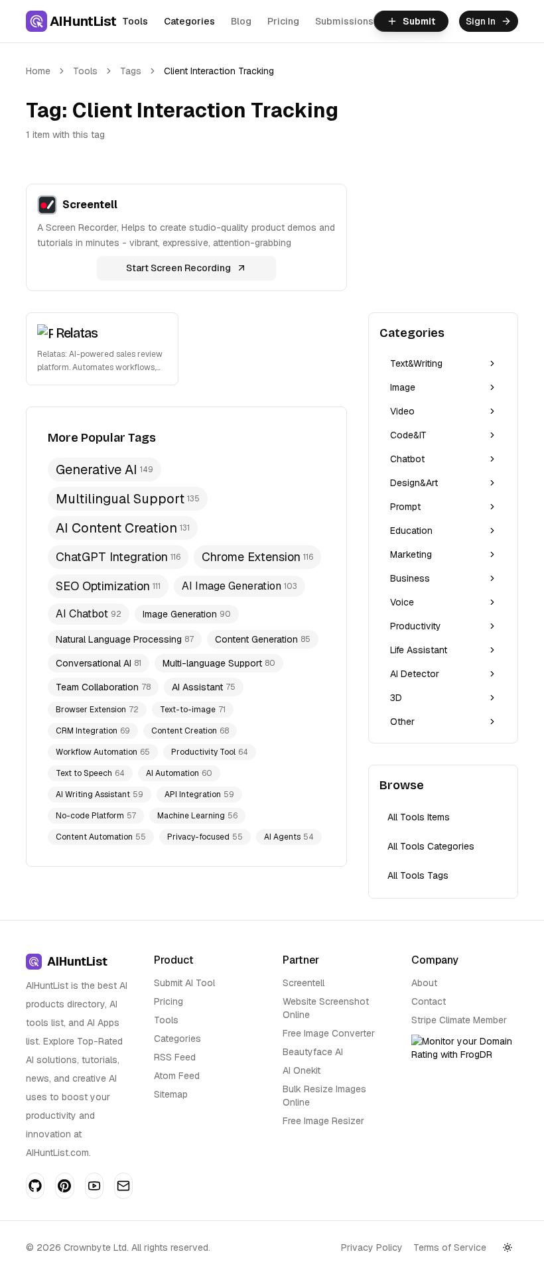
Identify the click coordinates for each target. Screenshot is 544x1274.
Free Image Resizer (323, 1121)
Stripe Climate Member (459, 1020)
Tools (135, 21)
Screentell (303, 983)
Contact (428, 1001)
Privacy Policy (372, 1247)
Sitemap (171, 1094)
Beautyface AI (313, 1052)
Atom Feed (177, 1076)
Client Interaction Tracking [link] (219, 71)
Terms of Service (449, 1247)
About (424, 983)
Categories (189, 21)
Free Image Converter (329, 1033)
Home (38, 71)
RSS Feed (175, 1057)
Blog (241, 21)
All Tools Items (418, 817)
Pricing (283, 21)
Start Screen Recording (178, 268)
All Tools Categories (430, 846)
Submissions (344, 21)
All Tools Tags (417, 875)
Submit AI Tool (184, 983)
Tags (130, 71)
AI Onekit (301, 1070)
